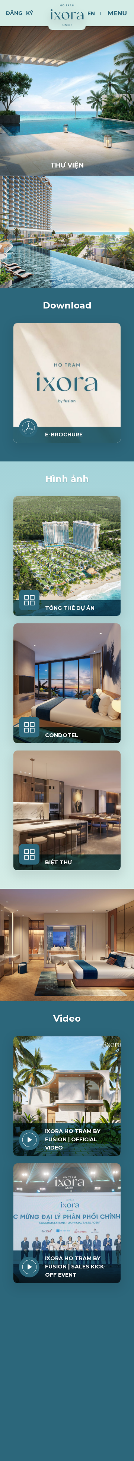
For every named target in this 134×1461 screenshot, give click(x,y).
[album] (29, 600)
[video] (29, 1140)
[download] (28, 427)
